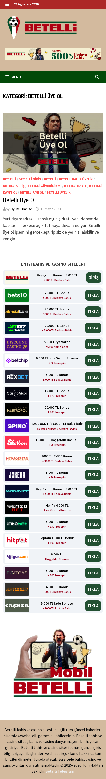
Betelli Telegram (59, 771)
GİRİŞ (93, 277)
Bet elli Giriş (30, 179)
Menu (16, 76)
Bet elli (9, 179)
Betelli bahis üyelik (76, 179)
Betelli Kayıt (75, 186)
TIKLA (93, 295)
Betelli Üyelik (59, 192)
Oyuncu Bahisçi (21, 209)
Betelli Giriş (14, 186)
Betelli (50, 179)
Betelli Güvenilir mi (44, 186)
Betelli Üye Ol (32, 192)
